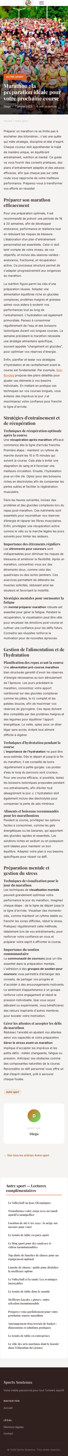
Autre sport (15, 76)
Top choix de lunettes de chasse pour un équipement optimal (33, 1257)
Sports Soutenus (18, 1382)
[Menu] (41, 3)
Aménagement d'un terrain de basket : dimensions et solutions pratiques (32, 1325)
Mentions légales (14, 1427)
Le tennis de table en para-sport (28, 1235)
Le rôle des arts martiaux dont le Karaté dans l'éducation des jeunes (33, 1345)
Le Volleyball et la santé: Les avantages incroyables (32, 1281)
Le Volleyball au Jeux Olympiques (29, 1203)
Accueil (8, 120)
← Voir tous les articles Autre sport (26, 1155)
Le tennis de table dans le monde (29, 1291)
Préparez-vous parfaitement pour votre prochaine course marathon (33, 1313)
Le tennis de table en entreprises (29, 1336)
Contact (8, 1433)
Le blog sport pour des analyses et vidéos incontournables (29, 1245)
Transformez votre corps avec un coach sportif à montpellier (32, 1213)
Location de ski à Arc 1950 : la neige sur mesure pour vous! (33, 1225)
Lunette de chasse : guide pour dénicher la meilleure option (33, 1269)
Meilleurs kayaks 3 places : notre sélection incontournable (29, 1301)
